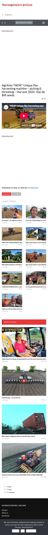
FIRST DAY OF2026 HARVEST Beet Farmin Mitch (16, 242)
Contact (4, 510)
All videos (16, 194)
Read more (31, 531)
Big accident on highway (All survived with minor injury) (18, 436)
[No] (45, 527)
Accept (15, 531)
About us (5, 513)
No (23, 531)
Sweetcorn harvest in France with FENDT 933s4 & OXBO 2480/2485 (22, 475)
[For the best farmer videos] (17, 4)
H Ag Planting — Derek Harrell (11, 397)
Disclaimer (5, 515)
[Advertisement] (24, 56)
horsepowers (32, 187)
